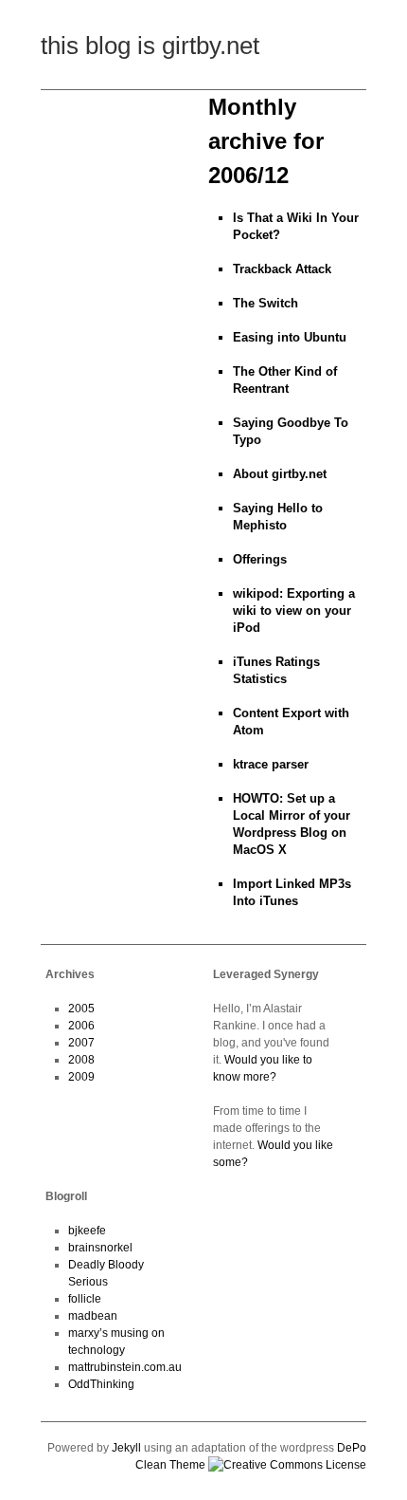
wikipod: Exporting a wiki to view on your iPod (294, 610)
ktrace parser (271, 764)
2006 (81, 1025)
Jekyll (126, 1447)
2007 (81, 1042)
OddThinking (101, 1384)
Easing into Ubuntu (289, 337)
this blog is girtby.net (150, 45)
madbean (92, 1316)
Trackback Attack (282, 269)
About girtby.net (280, 474)
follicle (84, 1299)
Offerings (260, 559)
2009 (81, 1076)
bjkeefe (87, 1230)
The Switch (265, 303)
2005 (81, 1008)
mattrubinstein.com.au (125, 1367)
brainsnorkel (100, 1247)
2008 (81, 1059)
